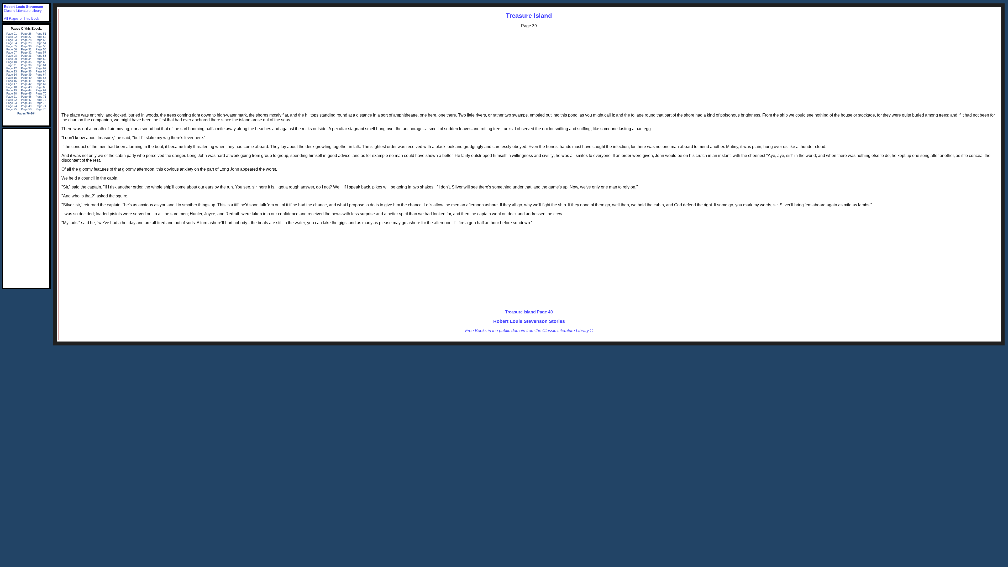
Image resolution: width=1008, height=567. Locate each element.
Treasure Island (529, 15)
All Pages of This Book (21, 18)
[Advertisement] (528, 69)
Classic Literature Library (23, 11)
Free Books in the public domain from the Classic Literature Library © (529, 330)
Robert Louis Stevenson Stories (529, 321)
